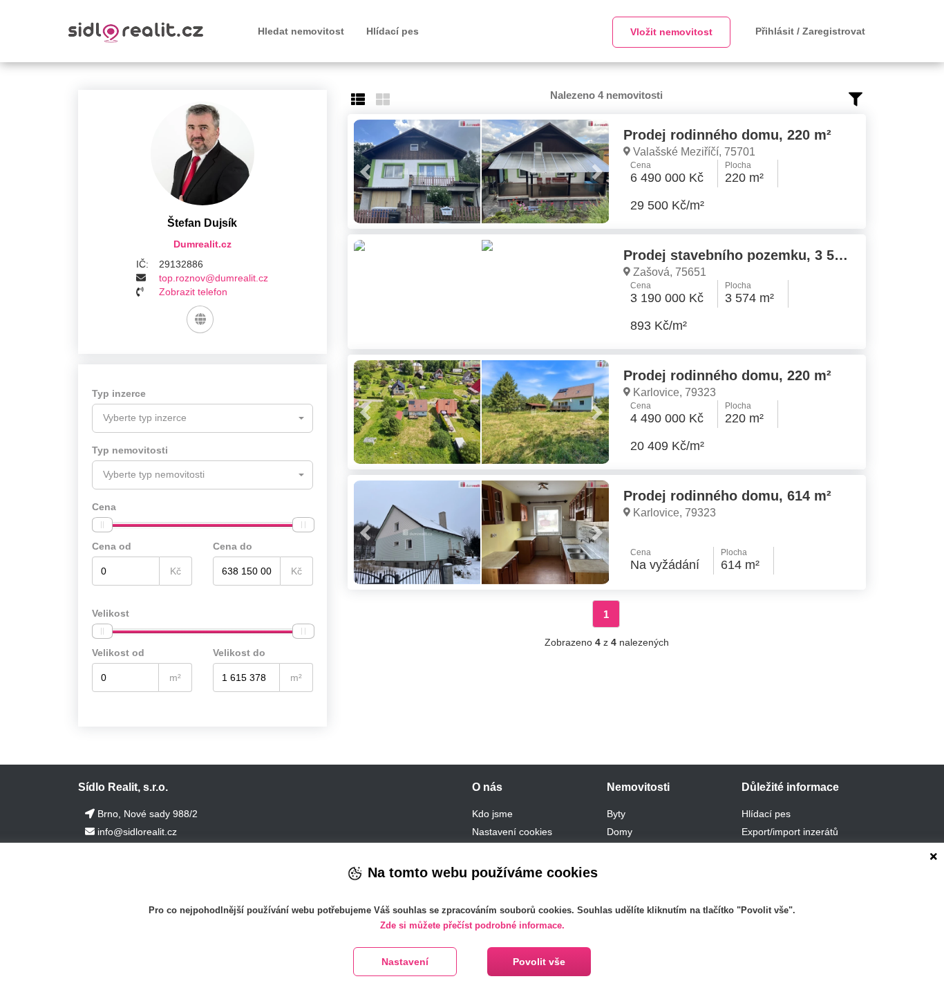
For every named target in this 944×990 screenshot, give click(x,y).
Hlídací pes (392, 31)
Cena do (232, 546)
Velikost (110, 613)
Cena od (111, 546)
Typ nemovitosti (130, 450)
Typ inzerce (119, 393)
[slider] (102, 524)
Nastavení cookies (512, 831)
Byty (616, 813)
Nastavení (404, 961)
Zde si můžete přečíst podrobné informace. (472, 925)
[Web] (200, 319)
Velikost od (118, 652)
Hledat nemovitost (301, 31)
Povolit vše (539, 961)
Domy (619, 831)
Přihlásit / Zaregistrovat (810, 31)
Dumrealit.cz (202, 244)
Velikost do (239, 652)
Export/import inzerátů (790, 831)
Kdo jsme (492, 813)
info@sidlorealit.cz (137, 831)
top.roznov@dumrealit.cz (213, 277)
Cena (104, 506)
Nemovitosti (638, 787)
